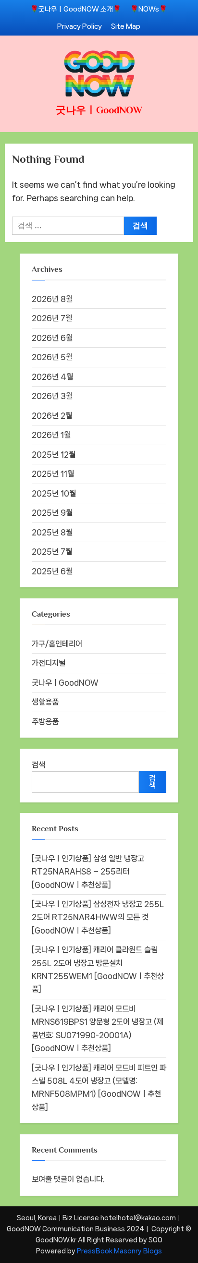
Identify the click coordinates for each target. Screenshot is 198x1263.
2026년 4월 (52, 377)
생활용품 (45, 702)
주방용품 (45, 721)
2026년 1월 (51, 435)
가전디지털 (48, 663)
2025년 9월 (52, 513)
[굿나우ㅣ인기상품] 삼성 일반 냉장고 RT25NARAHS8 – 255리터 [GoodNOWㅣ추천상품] (88, 871)
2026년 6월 (52, 338)
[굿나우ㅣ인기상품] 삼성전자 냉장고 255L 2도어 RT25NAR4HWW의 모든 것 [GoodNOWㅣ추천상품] (98, 917)
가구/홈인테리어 (57, 644)
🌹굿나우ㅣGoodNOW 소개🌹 (75, 8)
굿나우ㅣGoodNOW (99, 110)
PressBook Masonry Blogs (119, 1251)
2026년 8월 (52, 299)
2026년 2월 (52, 416)
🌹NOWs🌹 (148, 8)
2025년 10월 (54, 493)
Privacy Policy (79, 26)
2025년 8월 (52, 532)
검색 (38, 765)
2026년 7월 (52, 318)
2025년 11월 (53, 474)
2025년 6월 (52, 571)
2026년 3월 (52, 396)
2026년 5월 (52, 357)
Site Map (125, 26)
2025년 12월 (53, 454)
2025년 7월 (52, 551)
